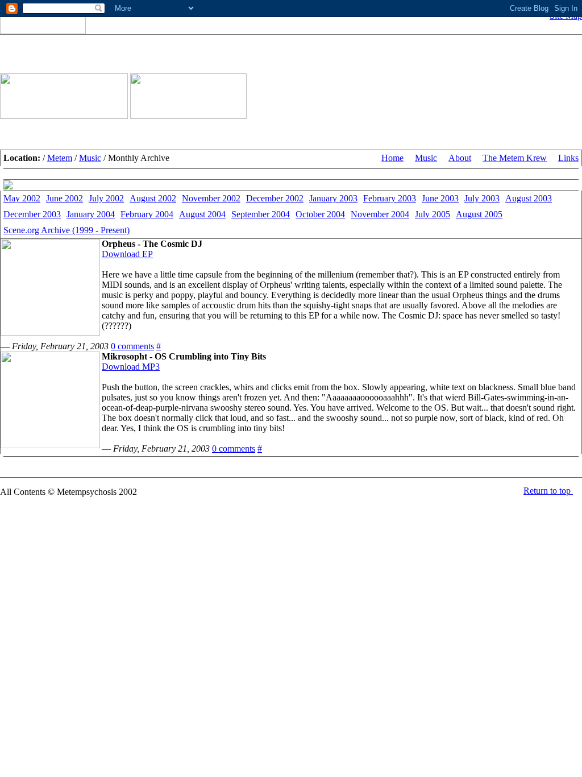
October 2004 (320, 214)
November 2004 (380, 214)
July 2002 (106, 198)
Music (90, 158)
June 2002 (64, 198)
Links (568, 158)
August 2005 (479, 214)
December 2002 (275, 198)
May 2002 (21, 198)
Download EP (127, 254)
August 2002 (153, 198)
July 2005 (432, 214)
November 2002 (211, 198)
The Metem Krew (515, 158)
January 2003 (333, 198)
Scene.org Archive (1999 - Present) (66, 230)
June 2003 (440, 198)
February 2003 (389, 198)
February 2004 (146, 214)
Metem (59, 158)
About (459, 158)
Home (392, 158)
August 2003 (528, 198)
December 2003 (32, 214)
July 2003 (482, 198)
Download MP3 (131, 366)
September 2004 (260, 214)
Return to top (548, 490)
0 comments (132, 346)
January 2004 (90, 214)
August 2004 (202, 214)
